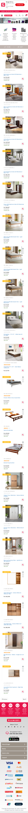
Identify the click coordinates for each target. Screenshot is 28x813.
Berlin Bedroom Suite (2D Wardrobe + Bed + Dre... (13, 75)
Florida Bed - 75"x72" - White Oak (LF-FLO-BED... (13, 335)
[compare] (23, 56)
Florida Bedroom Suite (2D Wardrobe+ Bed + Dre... (13, 172)
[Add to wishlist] (23, 54)
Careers (17, 11)
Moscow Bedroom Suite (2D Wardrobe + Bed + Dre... (14, 107)
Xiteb (22, 810)
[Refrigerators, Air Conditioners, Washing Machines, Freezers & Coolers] (23, 35)
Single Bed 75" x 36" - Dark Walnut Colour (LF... (12, 367)
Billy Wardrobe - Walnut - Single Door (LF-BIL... (14, 655)
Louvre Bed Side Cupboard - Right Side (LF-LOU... (13, 688)
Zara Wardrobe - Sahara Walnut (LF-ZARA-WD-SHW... (13, 624)
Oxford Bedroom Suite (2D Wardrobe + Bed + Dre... (13, 140)
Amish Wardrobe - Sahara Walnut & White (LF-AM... (12, 593)
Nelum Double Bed (8, 430)
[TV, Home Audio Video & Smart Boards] (14, 33)
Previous (4, 699)
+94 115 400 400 (9, 11)
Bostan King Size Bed (9, 462)
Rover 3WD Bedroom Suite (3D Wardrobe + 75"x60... (14, 205)
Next (24, 699)
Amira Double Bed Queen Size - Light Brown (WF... (13, 270)
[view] (23, 58)
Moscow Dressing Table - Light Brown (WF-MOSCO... (13, 561)
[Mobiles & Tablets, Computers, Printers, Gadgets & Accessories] (5, 34)
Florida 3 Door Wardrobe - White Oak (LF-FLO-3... (14, 528)
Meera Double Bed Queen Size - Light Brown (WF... (13, 237)
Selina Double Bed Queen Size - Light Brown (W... (13, 302)
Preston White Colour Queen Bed (12, 397)
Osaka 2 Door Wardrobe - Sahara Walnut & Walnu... (14, 496)
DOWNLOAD (20, 4)
